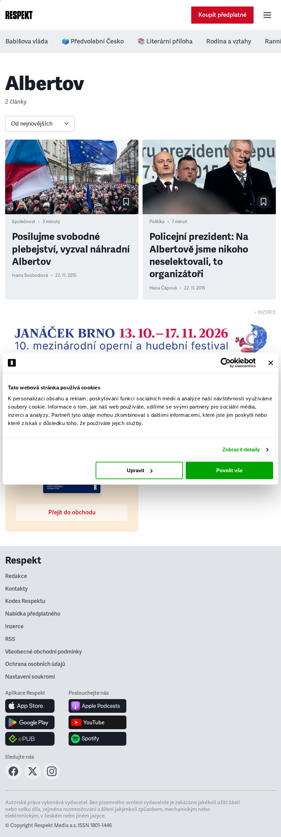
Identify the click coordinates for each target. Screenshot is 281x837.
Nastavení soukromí (30, 676)
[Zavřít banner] (270, 362)
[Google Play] (30, 722)
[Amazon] (30, 739)
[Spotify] (97, 739)
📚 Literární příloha (165, 41)
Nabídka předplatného (32, 613)
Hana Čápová (163, 288)
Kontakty (16, 588)
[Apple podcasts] (97, 706)
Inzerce (14, 626)
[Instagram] (52, 777)
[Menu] (267, 15)
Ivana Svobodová (30, 275)
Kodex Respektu (25, 601)
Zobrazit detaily (241, 449)
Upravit (135, 470)
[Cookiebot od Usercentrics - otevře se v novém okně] (226, 363)
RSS (10, 639)
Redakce (16, 576)
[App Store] (30, 706)
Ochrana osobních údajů (35, 664)
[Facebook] (13, 777)
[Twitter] (32, 777)
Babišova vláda (26, 41)
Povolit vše (229, 470)
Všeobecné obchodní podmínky (43, 651)
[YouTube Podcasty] (97, 722)
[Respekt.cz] (19, 15)
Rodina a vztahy (228, 41)
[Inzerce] (140, 339)
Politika (156, 221)
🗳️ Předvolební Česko (93, 41)
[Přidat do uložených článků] (126, 202)
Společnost (23, 221)
